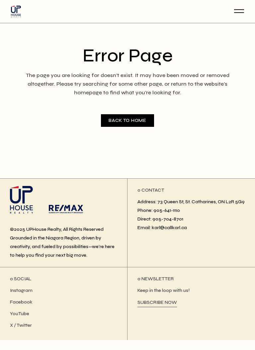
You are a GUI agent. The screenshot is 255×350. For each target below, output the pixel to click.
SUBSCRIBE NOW (157, 302)
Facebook (21, 302)
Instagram (21, 290)
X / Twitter (21, 325)
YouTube (19, 313)
